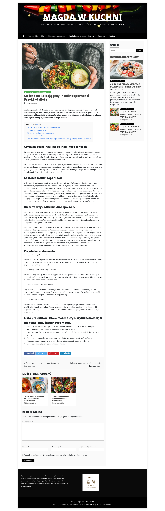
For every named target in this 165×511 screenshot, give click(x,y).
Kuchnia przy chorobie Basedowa (71, 4)
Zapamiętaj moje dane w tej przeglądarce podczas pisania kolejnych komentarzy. (55, 455)
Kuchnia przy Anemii (56, 36)
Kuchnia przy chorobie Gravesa (81, 36)
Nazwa (25, 447)
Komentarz (27, 422)
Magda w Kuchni (82, 16)
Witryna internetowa (87, 447)
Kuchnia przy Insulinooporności (41, 4)
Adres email (56, 447)
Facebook (30, 353)
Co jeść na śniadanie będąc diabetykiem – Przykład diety (126, 85)
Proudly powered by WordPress (66, 504)
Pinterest (54, 353)
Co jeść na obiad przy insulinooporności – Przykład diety (60, 398)
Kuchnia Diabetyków (36, 36)
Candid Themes (105, 504)
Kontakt (112, 36)
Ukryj (38, 124)
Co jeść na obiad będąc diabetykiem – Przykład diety (130, 114)
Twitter (42, 353)
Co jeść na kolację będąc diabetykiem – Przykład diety (130, 129)
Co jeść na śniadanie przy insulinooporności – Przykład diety (34, 398)
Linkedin (66, 353)
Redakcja (101, 36)
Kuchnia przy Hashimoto (56, 4)
